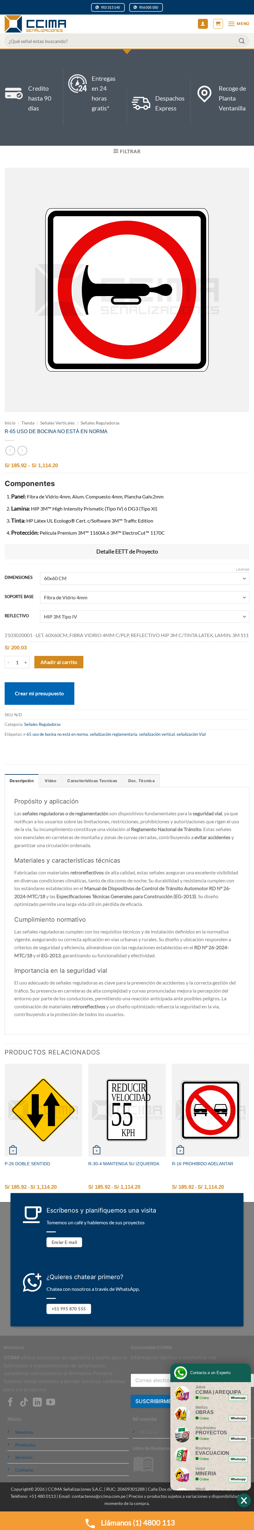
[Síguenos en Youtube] (50, 1403)
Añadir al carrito (59, 662)
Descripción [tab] (22, 780)
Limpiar (242, 569)
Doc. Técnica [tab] (141, 780)
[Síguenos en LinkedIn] (37, 1403)
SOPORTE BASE (19, 597)
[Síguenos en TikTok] (24, 1403)
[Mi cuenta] (203, 24)
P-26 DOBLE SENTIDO (27, 1163)
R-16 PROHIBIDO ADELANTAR (202, 1163)
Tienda (27, 422)
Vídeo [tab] (50, 780)
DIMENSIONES (19, 577)
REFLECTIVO (17, 616)
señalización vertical (157, 734)
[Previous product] (22, 450)
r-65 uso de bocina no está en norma (56, 734)
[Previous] (5, 1132)
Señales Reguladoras (100, 422)
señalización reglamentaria (113, 734)
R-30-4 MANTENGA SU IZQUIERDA (123, 1163)
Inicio (10, 422)
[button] (218, 24)
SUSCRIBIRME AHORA (163, 1401)
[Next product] (10, 450)
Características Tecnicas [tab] (92, 780)
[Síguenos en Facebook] (10, 1403)
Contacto (24, 1469)
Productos (25, 1444)
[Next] (249, 1132)
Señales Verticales (57, 422)
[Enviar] (242, 41)
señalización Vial (191, 734)
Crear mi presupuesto (39, 693)
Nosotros (24, 1432)
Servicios (24, 1457)
